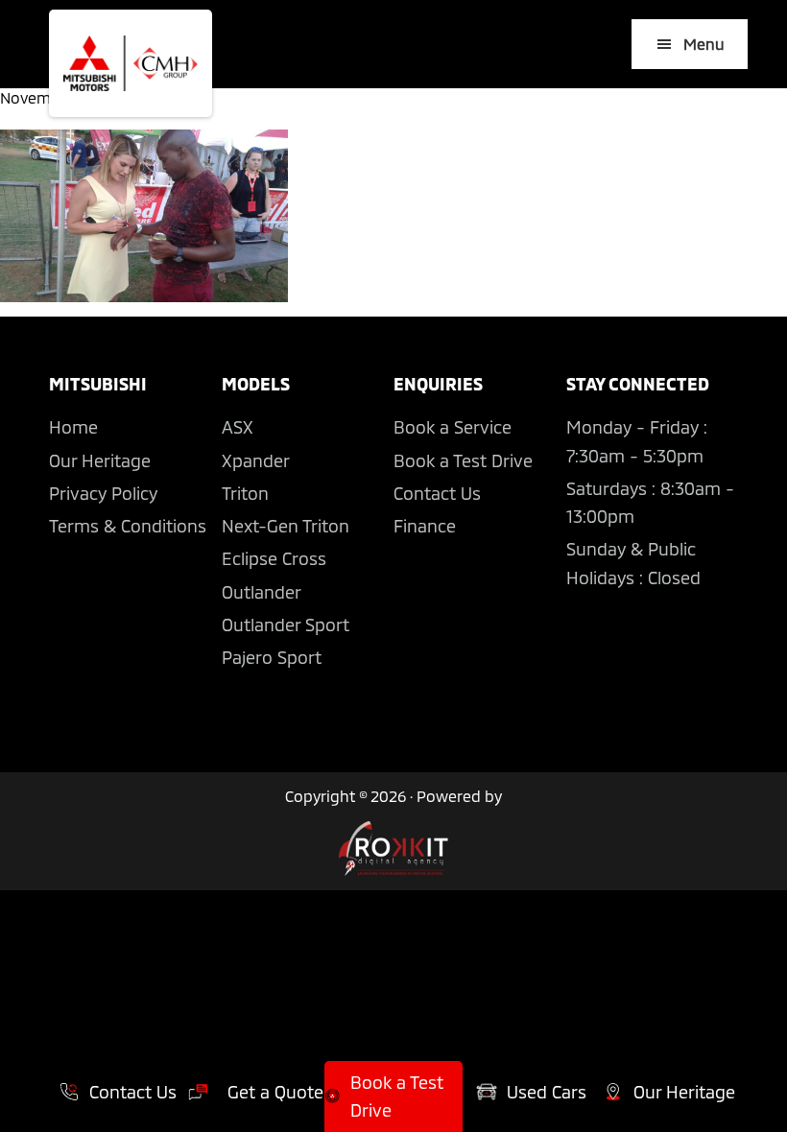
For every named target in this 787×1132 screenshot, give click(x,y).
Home (73, 426)
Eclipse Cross (274, 558)
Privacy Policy (103, 493)
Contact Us (437, 493)
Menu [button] (704, 44)
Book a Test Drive (463, 460)
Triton (245, 493)
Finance (425, 525)
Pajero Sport (272, 657)
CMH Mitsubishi (130, 63)
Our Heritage (100, 460)
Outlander (261, 591)
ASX (237, 426)
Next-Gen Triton (285, 525)
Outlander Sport (285, 624)
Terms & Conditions (127, 525)
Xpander (256, 460)
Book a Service (453, 426)
